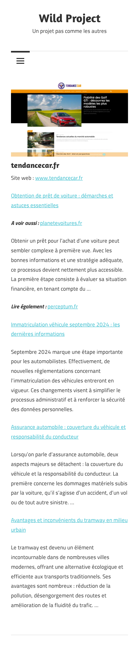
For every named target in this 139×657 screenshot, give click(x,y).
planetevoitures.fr (61, 223)
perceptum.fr (63, 306)
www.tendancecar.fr (59, 178)
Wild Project (70, 18)
